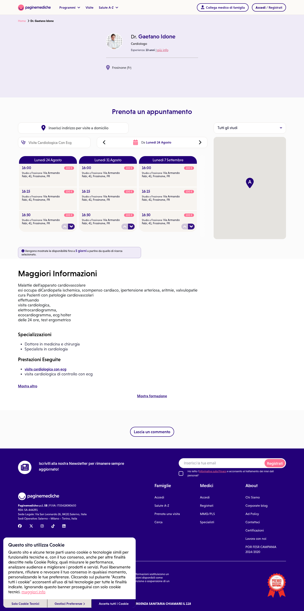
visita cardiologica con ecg (45, 369)
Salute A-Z (106, 7)
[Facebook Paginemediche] (20, 526)
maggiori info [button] (33, 592)
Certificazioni (254, 530)
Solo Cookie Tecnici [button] (25, 603)
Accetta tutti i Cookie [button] (114, 603)
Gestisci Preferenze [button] (69, 603)
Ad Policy (252, 514)
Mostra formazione (152, 396)
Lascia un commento (152, 431)
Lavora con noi (255, 538)
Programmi (67, 7)
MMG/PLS (207, 514)
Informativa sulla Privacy (212, 471)
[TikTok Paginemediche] (53, 526)
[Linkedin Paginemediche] (64, 526)
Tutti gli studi (227, 128)
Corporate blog (256, 505)
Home (22, 21)
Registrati (275, 463)
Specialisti (207, 522)
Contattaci (252, 522)
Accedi (159, 497)
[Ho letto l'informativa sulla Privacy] (181, 473)
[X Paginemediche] (31, 526)
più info (162, 50)
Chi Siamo (252, 497)
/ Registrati (269, 7)
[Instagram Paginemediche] (42, 526)
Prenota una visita (167, 514)
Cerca (158, 522)
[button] (250, 183)
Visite (89, 7)
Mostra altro (27, 386)
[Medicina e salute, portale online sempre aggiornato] (34, 7)
